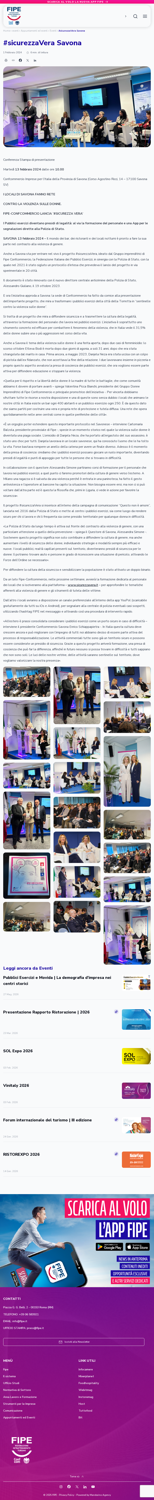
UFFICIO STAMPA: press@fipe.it (23, 1328)
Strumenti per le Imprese (19, 1404)
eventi (15, 30)
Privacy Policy (66, 1495)
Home (6, 30)
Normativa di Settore (17, 1390)
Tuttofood (85, 1411)
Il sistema (9, 1376)
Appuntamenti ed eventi (34, 30)
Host (82, 1404)
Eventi (53, 30)
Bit (80, 1417)
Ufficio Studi (11, 1383)
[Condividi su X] (27, 60)
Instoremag (86, 1397)
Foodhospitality (89, 1383)
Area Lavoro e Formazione (20, 1397)
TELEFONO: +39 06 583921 (20, 1314)
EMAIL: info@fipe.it (15, 1321)
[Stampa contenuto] (6, 60)
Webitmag (85, 1390)
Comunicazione (12, 1411)
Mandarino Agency (100, 1495)
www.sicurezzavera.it (83, 585)
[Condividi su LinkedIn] (35, 60)
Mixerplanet (86, 1376)
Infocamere (86, 1369)
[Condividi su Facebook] (20, 60)
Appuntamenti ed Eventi (19, 1417)
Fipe (5, 1369)
